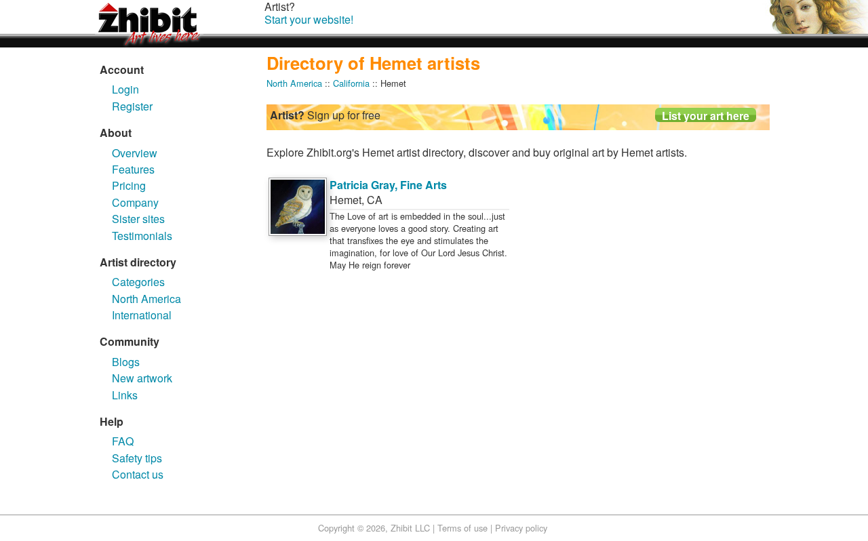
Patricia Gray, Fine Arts (388, 185)
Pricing (129, 185)
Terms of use (462, 527)
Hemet (345, 199)
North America (146, 298)
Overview (134, 153)
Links (125, 395)
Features (133, 169)
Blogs (126, 361)
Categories (138, 281)
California (351, 83)
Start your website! (308, 19)
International (142, 315)
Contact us (137, 474)
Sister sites (138, 218)
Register (132, 106)
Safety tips (137, 458)
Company (135, 202)
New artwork (142, 378)
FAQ (123, 441)
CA (374, 199)
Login (125, 89)
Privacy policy (521, 527)
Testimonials (142, 235)
